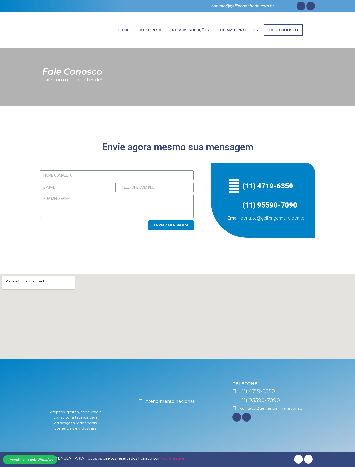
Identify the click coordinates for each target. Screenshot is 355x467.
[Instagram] (310, 6)
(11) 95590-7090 (269, 205)
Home (123, 30)
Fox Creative (172, 458)
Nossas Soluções (190, 30)
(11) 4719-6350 (267, 186)
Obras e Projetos (239, 30)
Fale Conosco (283, 30)
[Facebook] (301, 6)
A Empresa (150, 30)
